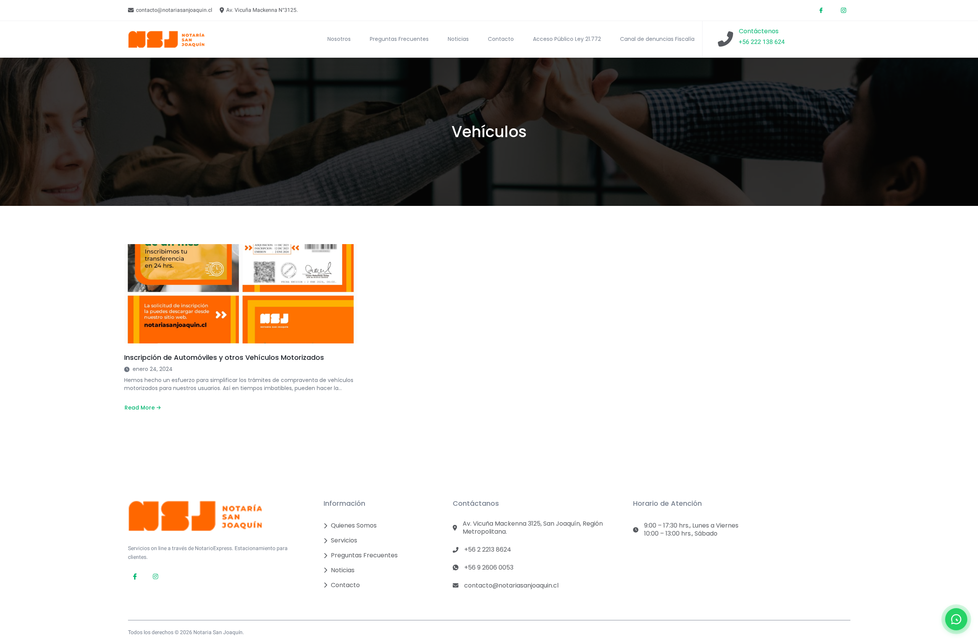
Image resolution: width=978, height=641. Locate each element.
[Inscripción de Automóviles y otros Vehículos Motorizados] (240, 293)
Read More (141, 408)
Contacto (501, 39)
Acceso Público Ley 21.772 (567, 39)
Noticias (458, 39)
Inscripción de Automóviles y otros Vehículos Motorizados (224, 357)
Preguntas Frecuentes (399, 39)
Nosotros (339, 39)
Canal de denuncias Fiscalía (657, 39)
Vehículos (489, 132)
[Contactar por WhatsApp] (956, 619)
